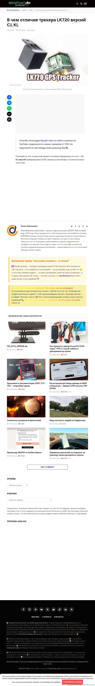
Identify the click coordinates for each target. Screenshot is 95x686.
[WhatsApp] (9, 108)
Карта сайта (47, 664)
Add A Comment (47, 467)
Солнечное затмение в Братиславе (24, 420)
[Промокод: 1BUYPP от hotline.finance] (26, 438)
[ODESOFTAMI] (19, 4)
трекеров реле (33, 159)
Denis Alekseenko (29, 226)
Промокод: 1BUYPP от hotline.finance (24, 452)
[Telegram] (9, 103)
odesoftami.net (64, 275)
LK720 (43, 159)
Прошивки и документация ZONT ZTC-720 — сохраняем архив (26, 384)
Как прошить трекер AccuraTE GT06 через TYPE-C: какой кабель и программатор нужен (67, 348)
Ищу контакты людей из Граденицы (68, 420)
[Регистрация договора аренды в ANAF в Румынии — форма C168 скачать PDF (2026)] (69, 369)
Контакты (59, 617)
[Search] (81, 3)
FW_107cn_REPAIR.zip (17, 346)
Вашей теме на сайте (52, 140)
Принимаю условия (72, 682)
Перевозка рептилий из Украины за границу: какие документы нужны (67, 453)
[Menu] (85, 3)
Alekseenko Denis (55, 668)
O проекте (46, 617)
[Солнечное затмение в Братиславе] (26, 406)
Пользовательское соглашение (55, 662)
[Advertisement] (53, 114)
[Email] (9, 114)
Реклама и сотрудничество (78, 662)
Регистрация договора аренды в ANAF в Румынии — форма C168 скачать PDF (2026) (68, 386)
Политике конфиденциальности (30, 634)
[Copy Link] (9, 119)
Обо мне (35, 617)
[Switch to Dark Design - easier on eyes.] (77, 4)
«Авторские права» (13, 648)
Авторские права (12, 662)
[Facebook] (9, 97)
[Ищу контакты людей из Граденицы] (69, 406)
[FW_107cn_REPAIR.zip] (26, 332)
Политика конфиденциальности (31, 662)
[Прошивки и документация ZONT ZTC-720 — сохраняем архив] (26, 369)
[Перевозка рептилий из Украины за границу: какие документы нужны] (69, 438)
